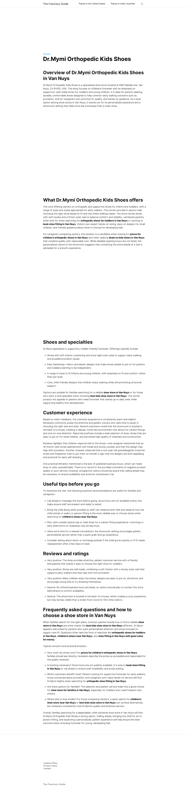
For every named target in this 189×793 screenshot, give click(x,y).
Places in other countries (123, 3)
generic (47, 54)
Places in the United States (92, 3)
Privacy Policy (50, 766)
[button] (142, 4)
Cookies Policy (51, 763)
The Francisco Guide (55, 4)
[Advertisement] (94, 28)
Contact (47, 768)
